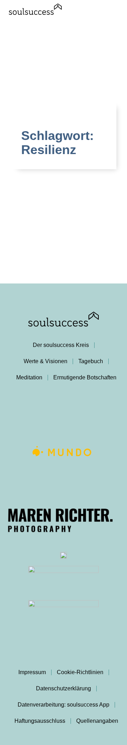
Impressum (32, 672)
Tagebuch (90, 361)
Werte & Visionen (45, 361)
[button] (115, 13)
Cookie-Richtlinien (80, 672)
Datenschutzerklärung (63, 688)
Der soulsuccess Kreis (61, 345)
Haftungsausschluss (39, 721)
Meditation (29, 377)
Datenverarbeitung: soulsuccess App (63, 705)
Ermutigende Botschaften (84, 377)
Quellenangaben (97, 721)
